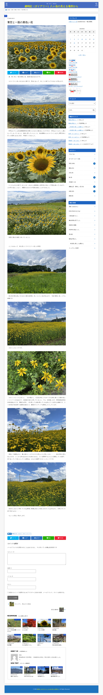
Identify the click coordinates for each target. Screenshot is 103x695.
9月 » (84, 55)
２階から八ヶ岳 (73, 21)
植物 (6, 15)
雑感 (71, 195)
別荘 (72, 163)
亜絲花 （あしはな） (74, 140)
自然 (71, 191)
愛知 (71, 168)
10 (82, 39)
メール (10, 576)
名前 (9, 568)
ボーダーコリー (74, 159)
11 (86, 39)
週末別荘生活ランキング (74, 81)
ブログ (72, 154)
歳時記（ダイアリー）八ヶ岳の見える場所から (51, 6)
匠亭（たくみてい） (74, 133)
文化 (71, 172)
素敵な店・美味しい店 (76, 186)
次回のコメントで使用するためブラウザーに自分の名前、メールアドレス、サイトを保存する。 (37, 592)
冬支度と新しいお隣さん (76, 126)
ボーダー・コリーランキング (76, 86)
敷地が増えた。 (73, 120)
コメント (10, 552)
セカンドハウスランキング (75, 76)
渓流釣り (72, 182)
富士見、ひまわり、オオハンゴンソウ (22, 533)
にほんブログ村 (73, 62)
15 (74, 43)
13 (93, 39)
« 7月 (80, 55)
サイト (9, 584)
